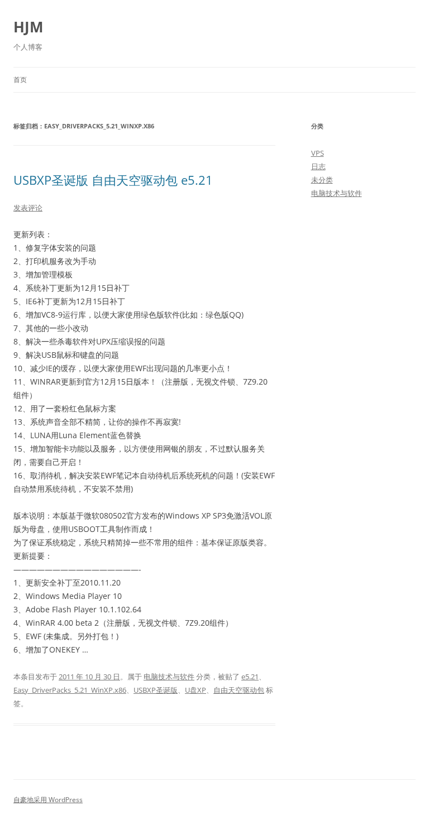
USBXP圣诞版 (156, 690)
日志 (318, 166)
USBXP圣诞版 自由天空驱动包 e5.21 (113, 179)
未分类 (322, 180)
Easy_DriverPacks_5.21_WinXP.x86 (69, 690)
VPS (317, 153)
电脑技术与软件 (169, 677)
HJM (28, 27)
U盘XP (195, 690)
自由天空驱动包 (238, 690)
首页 (20, 79)
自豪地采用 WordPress (48, 799)
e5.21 (250, 677)
